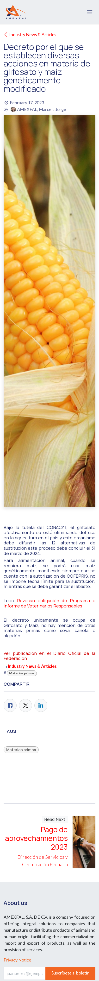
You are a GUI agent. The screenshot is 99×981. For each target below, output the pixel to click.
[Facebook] (10, 705)
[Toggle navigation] (89, 12)
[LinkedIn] (40, 705)
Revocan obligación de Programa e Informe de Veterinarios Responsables (49, 603)
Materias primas (21, 673)
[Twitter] (25, 705)
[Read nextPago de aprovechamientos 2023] (84, 842)
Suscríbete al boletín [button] (70, 972)
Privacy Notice (17, 959)
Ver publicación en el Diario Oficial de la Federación (49, 655)
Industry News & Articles (32, 34)
